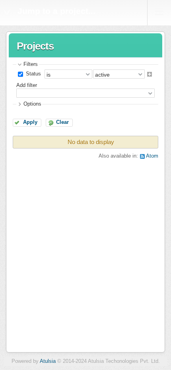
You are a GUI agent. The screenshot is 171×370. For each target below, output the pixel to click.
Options (32, 104)
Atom (152, 156)
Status (32, 74)
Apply (30, 122)
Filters (30, 64)
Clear (62, 122)
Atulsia (48, 361)
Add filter (26, 85)
